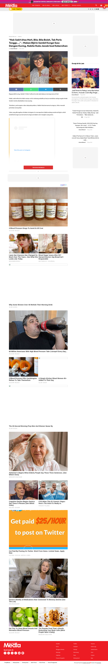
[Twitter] (92, 9)
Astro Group (99, 662)
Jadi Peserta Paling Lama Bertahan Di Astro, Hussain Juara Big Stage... (85, 91)
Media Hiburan (12, 36)
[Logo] (11, 5)
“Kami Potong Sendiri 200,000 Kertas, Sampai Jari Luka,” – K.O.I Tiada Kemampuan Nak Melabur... (85, 125)
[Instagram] (90, 9)
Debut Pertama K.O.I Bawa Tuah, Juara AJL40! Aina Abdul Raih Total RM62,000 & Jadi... (85, 138)
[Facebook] (88, 9)
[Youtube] (96, 9)
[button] (96, 5)
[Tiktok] (94, 9)
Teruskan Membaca (38, 167)
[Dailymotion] (98, 9)
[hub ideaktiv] (101, 4)
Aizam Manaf (13, 48)
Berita (20, 36)
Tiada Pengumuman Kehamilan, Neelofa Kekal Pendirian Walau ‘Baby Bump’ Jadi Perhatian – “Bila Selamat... (85, 113)
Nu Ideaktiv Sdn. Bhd (86, 662)
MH (82, 117)
